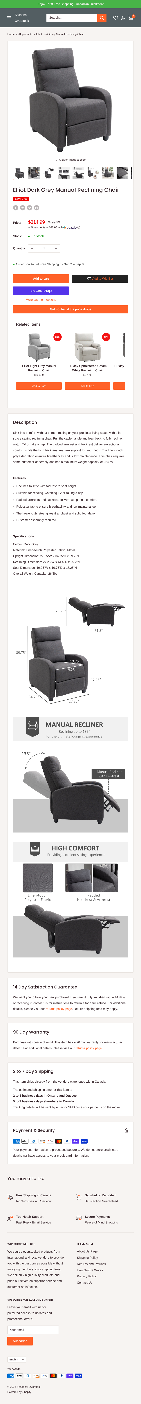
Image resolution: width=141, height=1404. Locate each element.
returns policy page (59, 1009)
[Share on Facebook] (15, 208)
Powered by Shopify (19, 1391)
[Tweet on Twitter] (29, 208)
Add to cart (41, 278)
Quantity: (19, 248)
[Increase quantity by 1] (56, 248)
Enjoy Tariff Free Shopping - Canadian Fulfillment (71, 4)
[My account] (123, 18)
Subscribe (20, 1341)
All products (25, 34)
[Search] (101, 18)
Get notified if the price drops (70, 309)
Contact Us (84, 1282)
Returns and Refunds (91, 1264)
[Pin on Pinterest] (22, 208)
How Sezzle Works (90, 1270)
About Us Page (87, 1251)
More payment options (41, 299)
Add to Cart (39, 386)
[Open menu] (9, 17)
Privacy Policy (87, 1276)
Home (11, 34)
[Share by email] (36, 208)
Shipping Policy (87, 1257)
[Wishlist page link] (115, 18)
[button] (78, 227)
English (13, 1359)
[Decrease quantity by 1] (32, 248)
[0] (130, 18)
